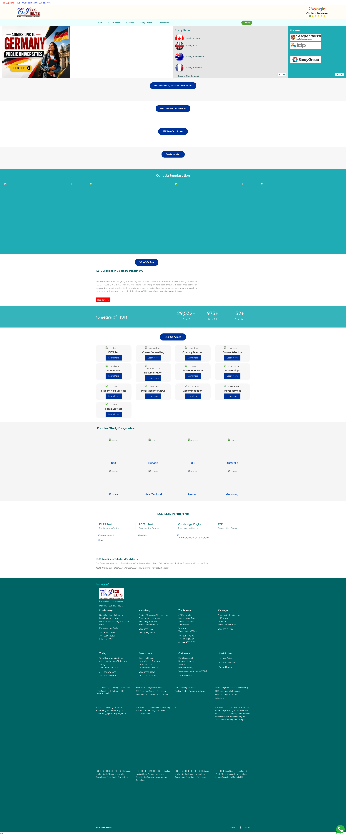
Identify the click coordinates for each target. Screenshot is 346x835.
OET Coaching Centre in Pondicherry (151, 691)
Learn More (113, 357)
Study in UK (192, 38)
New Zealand (153, 494)
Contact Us (164, 23)
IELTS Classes (114, 23)
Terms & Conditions (228, 662)
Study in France (194, 60)
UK (193, 463)
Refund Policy (225, 667)
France (113, 494)
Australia (232, 463)
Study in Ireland (185, 74)
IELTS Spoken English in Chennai (149, 688)
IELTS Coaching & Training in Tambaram (113, 688)
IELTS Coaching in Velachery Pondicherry (162, 291)
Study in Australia (195, 49)
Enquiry (247, 23)
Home (101, 23)
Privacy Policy (225, 658)
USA (113, 463)
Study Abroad (146, 23)
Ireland (192, 494)
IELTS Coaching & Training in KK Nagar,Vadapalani (110, 692)
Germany (232, 494)
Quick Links (219, 698)
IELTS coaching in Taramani (226, 695)
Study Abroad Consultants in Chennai (152, 695)
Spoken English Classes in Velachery (191, 691)
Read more (103, 299)
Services (130, 23)
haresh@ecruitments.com (111, 601)
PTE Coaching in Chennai (186, 688)
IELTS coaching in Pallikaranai (227, 691)
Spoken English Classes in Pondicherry (231, 688)
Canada (153, 463)
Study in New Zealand (188, 69)
